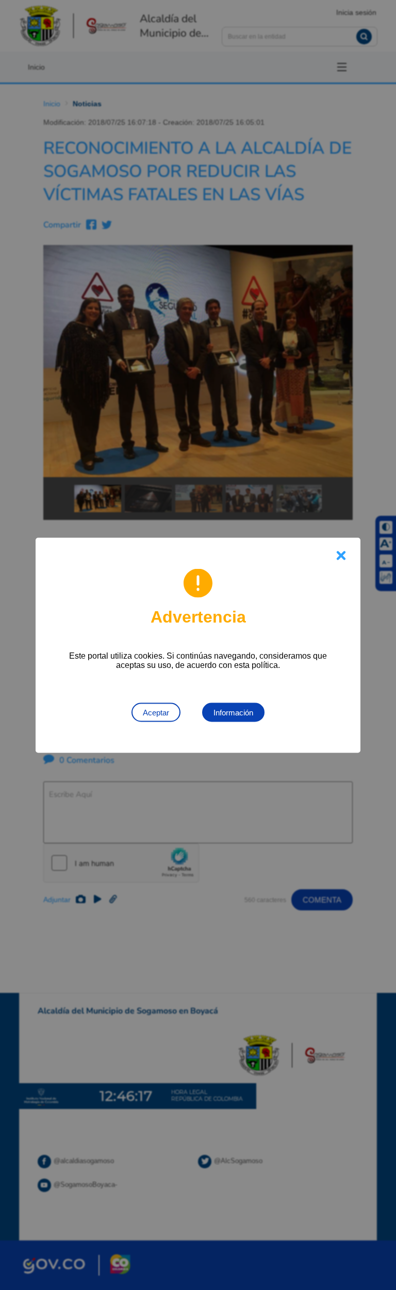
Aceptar (156, 712)
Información (233, 712)
